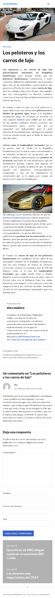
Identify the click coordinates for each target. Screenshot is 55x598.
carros (7, 355)
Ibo (16, 385)
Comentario (9, 452)
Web (5, 519)
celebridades (19, 355)
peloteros (19, 358)
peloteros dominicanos (15, 217)
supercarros (32, 358)
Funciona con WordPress (13, 594)
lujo (40, 355)
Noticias (7, 47)
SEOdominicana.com (29, 336)
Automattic (45, 594)
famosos (31, 355)
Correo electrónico (12, 506)
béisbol (20, 119)
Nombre (7, 493)
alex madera (10, 4)
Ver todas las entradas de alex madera (26, 339)
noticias (8, 358)
